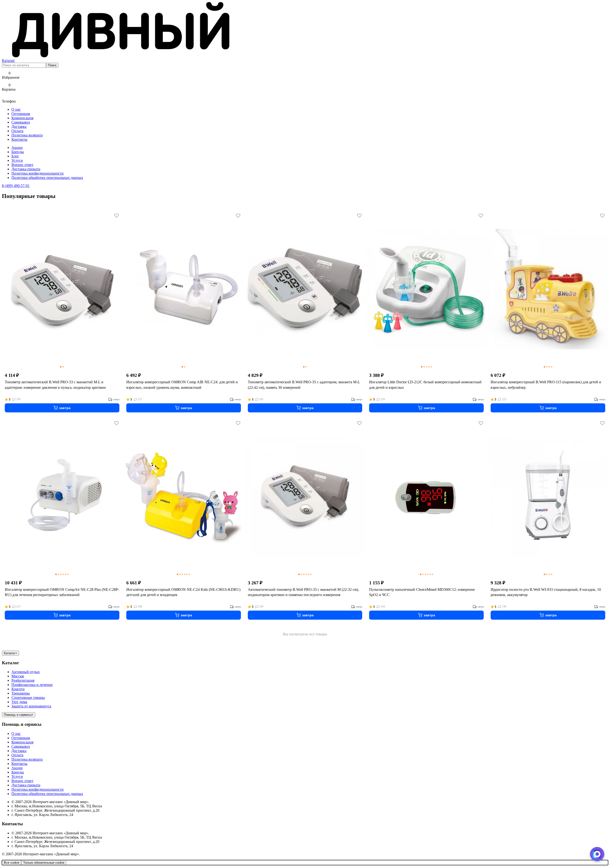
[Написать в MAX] (597, 854)
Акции (17, 147)
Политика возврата (27, 135)
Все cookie (11, 862)
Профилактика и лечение (32, 685)
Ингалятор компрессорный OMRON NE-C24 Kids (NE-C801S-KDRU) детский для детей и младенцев (183, 592)
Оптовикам (20, 114)
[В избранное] (116, 215)
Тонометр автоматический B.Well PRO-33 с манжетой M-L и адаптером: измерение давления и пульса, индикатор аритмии (55, 384)
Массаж (17, 676)
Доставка (18, 127)
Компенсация (22, 118)
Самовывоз (20, 122)
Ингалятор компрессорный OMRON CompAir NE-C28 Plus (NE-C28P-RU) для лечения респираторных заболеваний (62, 592)
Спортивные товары (28, 698)
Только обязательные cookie (43, 862)
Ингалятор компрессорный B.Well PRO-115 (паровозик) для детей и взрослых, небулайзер (546, 384)
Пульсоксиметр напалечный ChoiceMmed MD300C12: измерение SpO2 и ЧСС (422, 592)
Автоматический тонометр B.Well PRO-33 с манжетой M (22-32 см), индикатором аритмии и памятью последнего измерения (303, 592)
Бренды (17, 152)
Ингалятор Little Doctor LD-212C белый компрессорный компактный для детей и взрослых (425, 384)
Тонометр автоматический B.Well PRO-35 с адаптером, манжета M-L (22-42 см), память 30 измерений (304, 384)
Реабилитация (22, 680)
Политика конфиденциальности (37, 173)
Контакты (19, 139)
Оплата (17, 131)
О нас (16, 109)
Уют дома (19, 702)
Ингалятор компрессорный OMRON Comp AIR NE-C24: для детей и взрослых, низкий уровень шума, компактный (182, 384)
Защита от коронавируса (31, 706)
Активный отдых (25, 672)
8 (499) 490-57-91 (16, 186)
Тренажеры (20, 693)
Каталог (8, 60)
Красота (18, 689)
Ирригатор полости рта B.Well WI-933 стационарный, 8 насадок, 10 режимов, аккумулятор (546, 592)
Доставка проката (25, 169)
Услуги (17, 160)
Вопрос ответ (22, 165)
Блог (15, 156)
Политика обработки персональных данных (47, 178)
